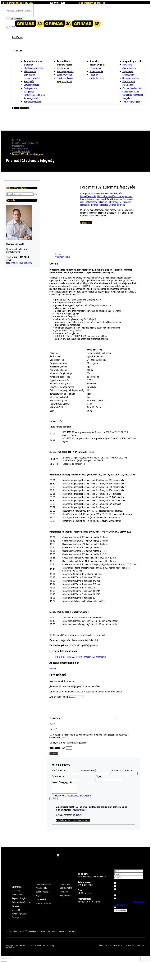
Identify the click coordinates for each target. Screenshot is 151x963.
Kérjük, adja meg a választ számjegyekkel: (68, 742)
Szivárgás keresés (130, 78)
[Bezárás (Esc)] (2, 958)
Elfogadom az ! (73, 795)
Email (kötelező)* (89, 770)
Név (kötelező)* (59, 770)
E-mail (53, 729)
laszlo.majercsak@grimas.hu (19, 262)
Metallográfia (63, 68)
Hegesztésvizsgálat (121, 202)
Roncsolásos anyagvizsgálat (25, 143)
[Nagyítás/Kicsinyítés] (11, 958)
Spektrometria (96, 71)
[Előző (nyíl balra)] (2, 961)
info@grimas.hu (80, 809)
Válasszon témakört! (124, 880)
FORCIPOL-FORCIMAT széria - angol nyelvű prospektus (80, 657)
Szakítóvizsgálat (64, 74)
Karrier (61, 931)
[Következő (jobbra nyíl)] (5, 961)
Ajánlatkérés (71, 931)
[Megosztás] (5, 958)
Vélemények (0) (62, 257)
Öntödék (121, 204)
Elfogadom (122, 907)
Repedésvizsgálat (19, 898)
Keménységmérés (65, 71)
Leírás (58, 254)
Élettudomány (90, 202)
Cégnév (99, 776)
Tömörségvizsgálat (32, 101)
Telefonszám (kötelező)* (121, 770)
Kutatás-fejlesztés (99, 204)
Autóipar (118, 199)
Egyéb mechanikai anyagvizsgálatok (43, 899)
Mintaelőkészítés (20, 148)
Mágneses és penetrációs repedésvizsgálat (32, 75)
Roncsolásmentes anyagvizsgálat (124, 891)
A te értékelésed (58, 696)
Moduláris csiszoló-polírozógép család (114, 196)
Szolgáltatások (12, 931)
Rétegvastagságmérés (21, 902)
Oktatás (112, 204)
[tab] (96, 254)
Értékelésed (55, 718)
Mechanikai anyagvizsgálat (130, 883)
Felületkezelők (104, 202)
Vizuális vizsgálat (32, 84)
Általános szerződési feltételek (110, 945)
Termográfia (95, 68)
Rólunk (42, 931)
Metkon (52, 668)
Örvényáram (17, 917)
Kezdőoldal (17, 37)
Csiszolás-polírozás (21, 151)
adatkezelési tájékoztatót (79, 795)
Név (52, 723)
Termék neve (58, 776)
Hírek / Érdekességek (28, 931)
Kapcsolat (17, 107)
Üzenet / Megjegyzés (62, 782)
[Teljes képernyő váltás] (8, 958)
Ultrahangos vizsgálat (33, 68)
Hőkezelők (85, 204)
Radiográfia (29, 81)
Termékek (17, 50)
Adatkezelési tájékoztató (134, 945)
